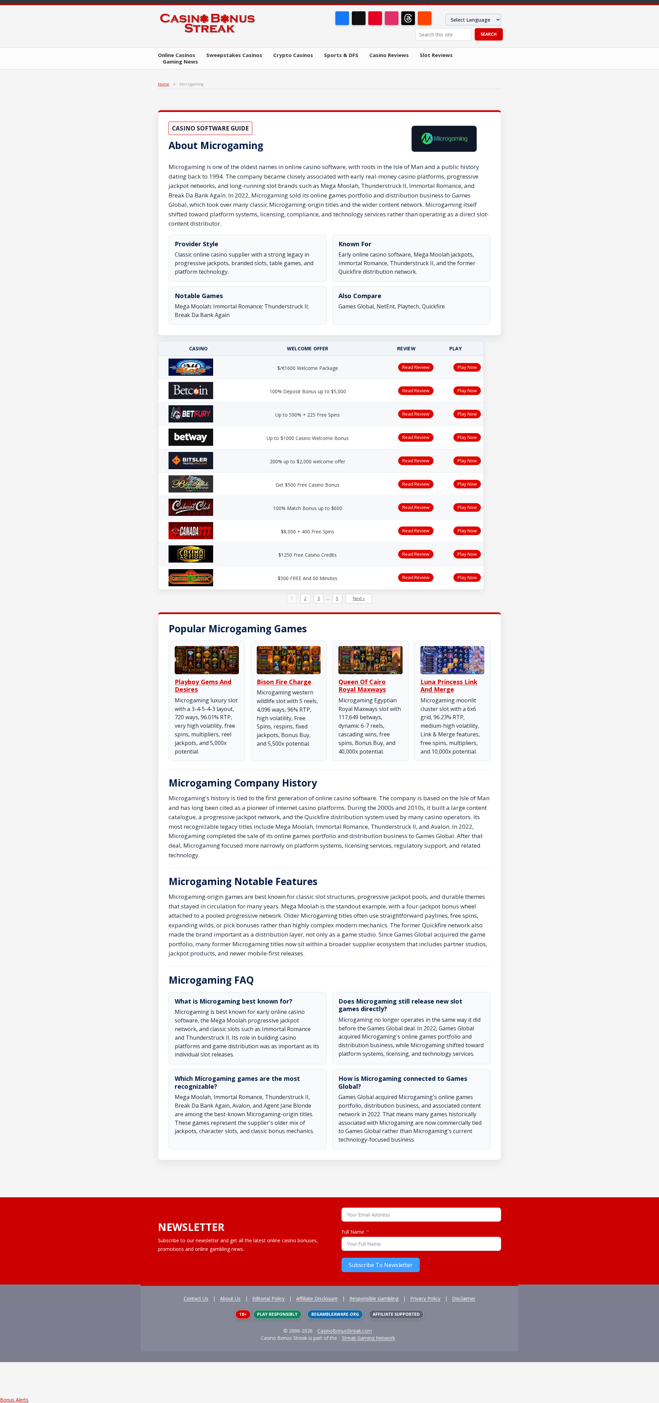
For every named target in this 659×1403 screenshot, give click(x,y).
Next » (359, 598)
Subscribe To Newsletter (381, 1265)
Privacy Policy (425, 1298)
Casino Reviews (389, 55)
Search (489, 34)
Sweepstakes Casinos (234, 55)
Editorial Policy (268, 1298)
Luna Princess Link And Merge (448, 686)
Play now (467, 367)
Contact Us (196, 1298)
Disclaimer (463, 1298)
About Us (230, 1298)
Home (163, 84)
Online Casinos (176, 55)
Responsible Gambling (373, 1298)
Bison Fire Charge (284, 682)
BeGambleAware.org (335, 1314)
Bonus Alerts (14, 1399)
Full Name (353, 1232)
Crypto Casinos (293, 55)
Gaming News (180, 61)
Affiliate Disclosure (317, 1298)
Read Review (415, 367)
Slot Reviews (436, 55)
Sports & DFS (341, 55)
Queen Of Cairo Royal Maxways (362, 686)
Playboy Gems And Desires (203, 686)
